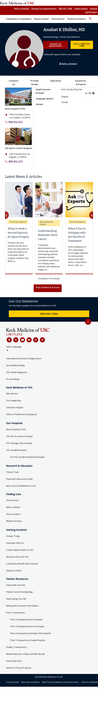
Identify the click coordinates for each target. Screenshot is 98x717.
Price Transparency (15, 612)
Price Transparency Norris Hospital (27, 626)
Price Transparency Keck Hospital (26, 619)
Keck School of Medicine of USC (21, 485)
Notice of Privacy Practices (18, 667)
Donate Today (13, 536)
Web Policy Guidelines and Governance (60, 682)
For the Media (12, 379)
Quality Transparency (16, 647)
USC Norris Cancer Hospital (18, 148)
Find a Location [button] (41, 19)
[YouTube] (22, 340)
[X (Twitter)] (16, 340)
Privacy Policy (12, 682)
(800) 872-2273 (15, 121)
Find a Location (13, 514)
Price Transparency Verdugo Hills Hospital (30, 633)
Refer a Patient (21, 8)
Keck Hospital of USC (15, 108)
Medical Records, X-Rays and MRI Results (25, 654)
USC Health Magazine (16, 372)
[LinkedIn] (29, 340)
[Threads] (42, 340)
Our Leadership (13, 400)
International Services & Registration (23, 358)
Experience (55, 80)
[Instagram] (36, 340)
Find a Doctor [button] (58, 19)
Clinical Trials (12, 472)
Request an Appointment (44, 8)
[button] (90, 17)
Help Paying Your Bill (16, 598)
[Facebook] (9, 340)
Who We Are (12, 393)
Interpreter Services (15, 585)
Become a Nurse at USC (17, 556)
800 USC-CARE (65, 8)
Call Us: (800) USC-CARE (82, 44)
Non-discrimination (30, 682)
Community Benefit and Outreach (22, 563)
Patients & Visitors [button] (76, 19)
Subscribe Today (49, 313)
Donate (93, 8)
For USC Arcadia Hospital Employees (27, 457)
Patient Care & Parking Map (19, 592)
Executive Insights (14, 407)
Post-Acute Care (14, 661)
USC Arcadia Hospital (16, 450)
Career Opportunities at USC (20, 549)
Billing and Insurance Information (22, 605)
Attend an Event (13, 570)
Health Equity (81, 8)
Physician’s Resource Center (19, 479)
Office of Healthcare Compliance (21, 414)
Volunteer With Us (15, 543)
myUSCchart (91, 12)
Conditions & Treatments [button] (18, 19)
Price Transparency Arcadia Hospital (27, 640)
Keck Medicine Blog (15, 365)
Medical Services (14, 521)
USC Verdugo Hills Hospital (19, 443)
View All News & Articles (48, 287)
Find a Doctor (12, 500)
